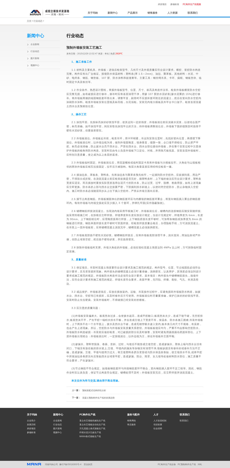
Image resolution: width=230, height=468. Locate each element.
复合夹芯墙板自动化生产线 (92, 424)
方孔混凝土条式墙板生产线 (92, 428)
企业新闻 (35, 44)
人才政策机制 (159, 420)
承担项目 (162, 4)
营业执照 (88, 464)
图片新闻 (35, 58)
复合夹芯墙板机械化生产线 (92, 420)
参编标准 (174, 4)
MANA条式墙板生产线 (90, 436)
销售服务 (153, 12)
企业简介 (31, 420)
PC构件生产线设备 (167, 464)
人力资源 (172, 12)
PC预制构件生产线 (187, 464)
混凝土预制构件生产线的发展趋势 (98, 398)
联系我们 (193, 12)
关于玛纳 (93, 12)
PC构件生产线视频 (192, 4)
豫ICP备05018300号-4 (70, 464)
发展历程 (31, 424)
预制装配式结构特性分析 (94, 390)
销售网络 (131, 420)
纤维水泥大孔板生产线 (90, 432)
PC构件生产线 (87, 414)
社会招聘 (157, 428)
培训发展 (157, 424)
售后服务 (131, 424)
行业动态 (38, 21)
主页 (29, 21)
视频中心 (35, 65)
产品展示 (133, 12)
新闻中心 (113, 12)
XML (200, 464)
